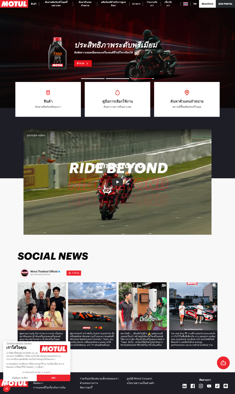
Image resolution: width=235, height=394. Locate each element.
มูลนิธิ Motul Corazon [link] (139, 378)
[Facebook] (193, 386)
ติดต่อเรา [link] (38, 383)
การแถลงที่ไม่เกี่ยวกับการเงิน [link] (49, 387)
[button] (7, 388)
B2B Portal (225, 4)
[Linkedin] (184, 386)
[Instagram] (201, 386)
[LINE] (225, 386)
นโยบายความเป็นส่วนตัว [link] (140, 383)
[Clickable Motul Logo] (14, 4)
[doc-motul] (223, 362)
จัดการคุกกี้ (86, 387)
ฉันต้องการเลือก (20, 378)
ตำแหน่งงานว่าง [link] (89, 383)
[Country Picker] (186, 4)
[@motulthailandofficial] (24, 273)
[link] (113, 4)
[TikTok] (217, 386)
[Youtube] (209, 386)
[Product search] (178, 3)
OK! (53, 378)
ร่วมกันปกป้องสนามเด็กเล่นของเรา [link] (99, 378)
